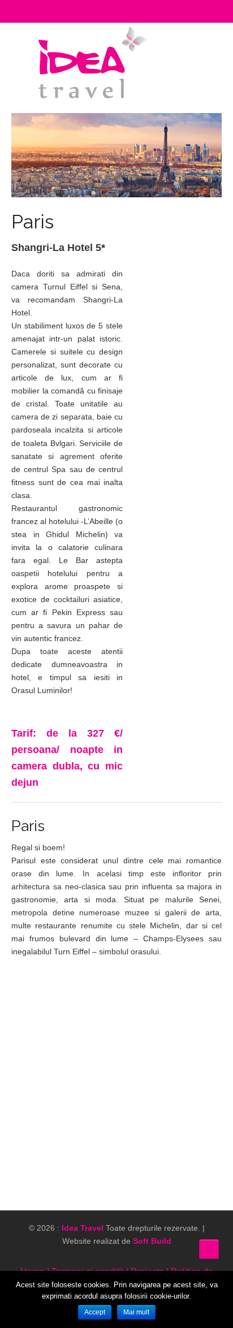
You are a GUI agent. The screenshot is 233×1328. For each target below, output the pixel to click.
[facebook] (179, 1253)
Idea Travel (82, 1227)
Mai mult (136, 1312)
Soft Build (152, 1240)
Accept (94, 1312)
